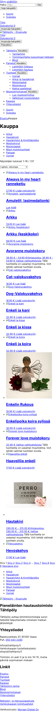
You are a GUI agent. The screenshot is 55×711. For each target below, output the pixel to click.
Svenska (11, 16)
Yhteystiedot (7, 695)
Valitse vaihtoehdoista (28, 260)
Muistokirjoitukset (10, 692)
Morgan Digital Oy (28, 709)
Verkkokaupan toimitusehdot (16, 703)
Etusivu (4, 118)
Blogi (3, 689)
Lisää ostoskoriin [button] (25, 190)
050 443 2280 (14, 639)
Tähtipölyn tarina (9, 686)
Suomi (9, 13)
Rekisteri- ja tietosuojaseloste (17, 700)
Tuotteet (5, 679)
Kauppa (4, 682)
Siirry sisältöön (8, 1)
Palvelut (4, 676)
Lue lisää (11, 207)
